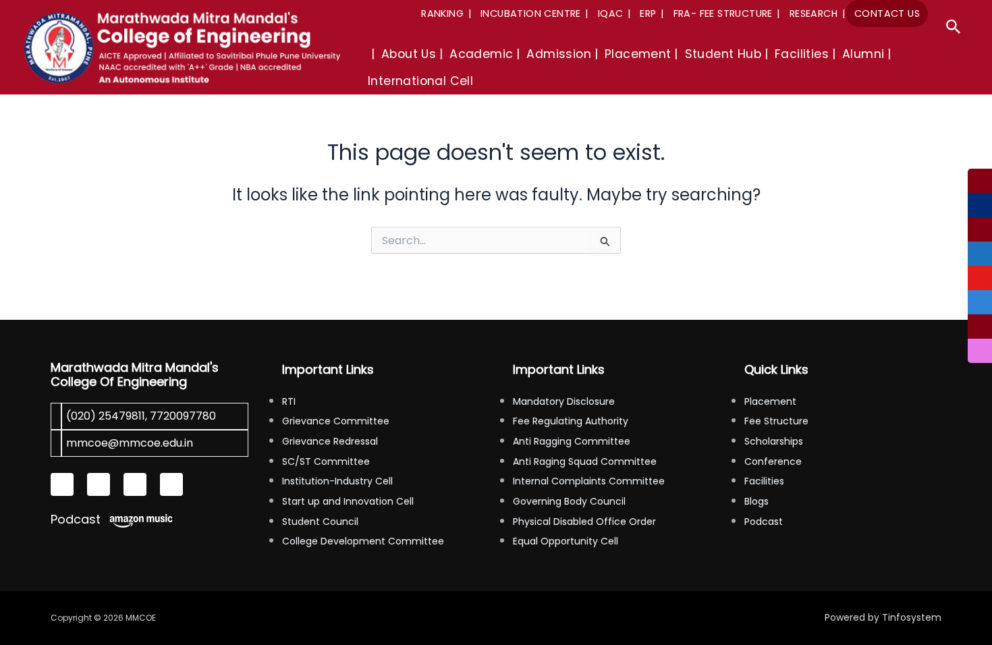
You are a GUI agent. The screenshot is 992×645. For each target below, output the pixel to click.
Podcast (76, 519)
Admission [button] (558, 54)
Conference (773, 461)
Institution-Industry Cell (337, 481)
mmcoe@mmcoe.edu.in (129, 443)
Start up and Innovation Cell (348, 501)
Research (813, 13)
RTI (289, 401)
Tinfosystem (911, 617)
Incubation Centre (530, 13)
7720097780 (183, 416)
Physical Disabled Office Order (584, 521)
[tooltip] (980, 181)
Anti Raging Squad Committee (585, 461)
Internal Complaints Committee (589, 481)
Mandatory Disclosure (564, 401)
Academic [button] (481, 54)
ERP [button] (648, 13)
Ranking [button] (442, 13)
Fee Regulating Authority (570, 421)
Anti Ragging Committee (571, 441)
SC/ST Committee (326, 461)
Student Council (320, 521)
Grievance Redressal (330, 441)
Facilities (764, 481)
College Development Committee (363, 541)
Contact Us (887, 13)
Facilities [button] (802, 54)
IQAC (611, 13)
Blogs (756, 501)
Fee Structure (776, 421)
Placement (770, 401)
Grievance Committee (335, 421)
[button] (953, 28)
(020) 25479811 (105, 416)
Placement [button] (638, 54)
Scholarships (773, 441)
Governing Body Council (569, 501)
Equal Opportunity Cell (565, 541)
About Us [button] (408, 54)
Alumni (863, 54)
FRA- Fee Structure (723, 13)
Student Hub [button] (723, 54)
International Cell (420, 81)
